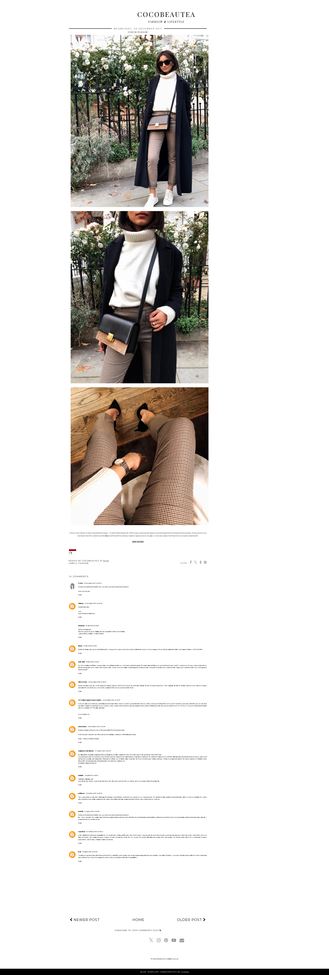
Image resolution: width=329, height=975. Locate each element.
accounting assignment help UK (87, 763)
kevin (79, 852)
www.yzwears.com (84, 591)
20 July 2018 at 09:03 (92, 626)
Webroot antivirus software (86, 730)
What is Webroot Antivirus (91, 739)
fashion (83, 563)
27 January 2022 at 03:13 (103, 751)
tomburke (81, 775)
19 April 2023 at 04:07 (91, 775)
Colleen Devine (82, 682)
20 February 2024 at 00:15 (94, 831)
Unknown (80, 603)
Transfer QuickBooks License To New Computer (143, 649)
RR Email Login (145, 665)
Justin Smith (81, 662)
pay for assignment (98, 857)
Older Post (190, 920)
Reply (80, 595)
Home (138, 920)
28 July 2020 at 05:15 (92, 662)
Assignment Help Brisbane (86, 751)
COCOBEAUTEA (166, 14)
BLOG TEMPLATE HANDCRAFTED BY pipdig (164, 972)
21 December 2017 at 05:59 (93, 603)
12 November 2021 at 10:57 (111, 700)
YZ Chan (80, 583)
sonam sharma (82, 726)
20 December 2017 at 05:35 (92, 583)
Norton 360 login (83, 685)
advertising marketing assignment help (121, 799)
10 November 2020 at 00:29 (97, 682)
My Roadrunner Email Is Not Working (113, 631)
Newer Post (86, 920)
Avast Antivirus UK (83, 714)
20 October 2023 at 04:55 (94, 793)
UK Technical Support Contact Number (89, 700)
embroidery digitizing (84, 779)
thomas (80, 646)
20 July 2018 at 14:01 (90, 646)
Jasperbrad (81, 831)
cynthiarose (81, 793)
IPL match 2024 (111, 835)
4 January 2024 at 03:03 (92, 811)
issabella (80, 811)
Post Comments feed (146, 930)
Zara (107, 536)
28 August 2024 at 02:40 (89, 852)
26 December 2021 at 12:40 (96, 726)
